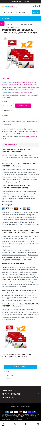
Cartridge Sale (25, 406)
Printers (8, 379)
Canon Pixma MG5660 (15, 84)
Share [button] (6, 115)
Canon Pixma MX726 (23, 87)
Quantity (4, 101)
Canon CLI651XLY (27, 95)
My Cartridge (9, 111)
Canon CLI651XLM (16, 95)
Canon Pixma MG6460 (30, 84)
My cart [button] (38, 424)
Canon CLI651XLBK (20, 92)
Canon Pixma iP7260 (13, 89)
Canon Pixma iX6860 (27, 89)
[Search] (26, 424)
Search (35, 12)
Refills (7, 371)
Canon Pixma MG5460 (20, 82)
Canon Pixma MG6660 (9, 87)
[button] (38, 7)
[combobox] (16, 12)
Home (3, 424)
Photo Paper (10, 375)
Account (14, 424)
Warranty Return (7, 201)
